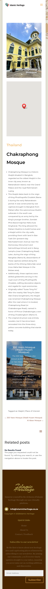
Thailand (14, 145)
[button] (25, 106)
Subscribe (34, 579)
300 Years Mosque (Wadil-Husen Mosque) (24, 350)
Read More (24, 392)
